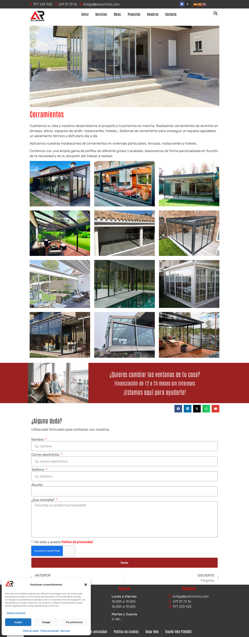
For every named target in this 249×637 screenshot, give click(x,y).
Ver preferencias (74, 622)
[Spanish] (195, 4)
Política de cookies (31, 631)
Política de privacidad (49, 631)
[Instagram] (187, 4)
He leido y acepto (63, 542)
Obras (117, 14)
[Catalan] (200, 4)
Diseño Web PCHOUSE (178, 631)
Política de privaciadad (77, 542)
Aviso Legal (65, 631)
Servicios (101, 14)
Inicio (85, 14)
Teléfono (38, 469)
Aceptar (18, 622)
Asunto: (37, 484)
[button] (85, 584)
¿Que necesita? (43, 499)
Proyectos (134, 14)
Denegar (46, 622)
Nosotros (152, 14)
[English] (204, 4)
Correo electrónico (45, 454)
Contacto (171, 14)
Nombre (38, 439)
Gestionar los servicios (16, 613)
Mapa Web (152, 631)
